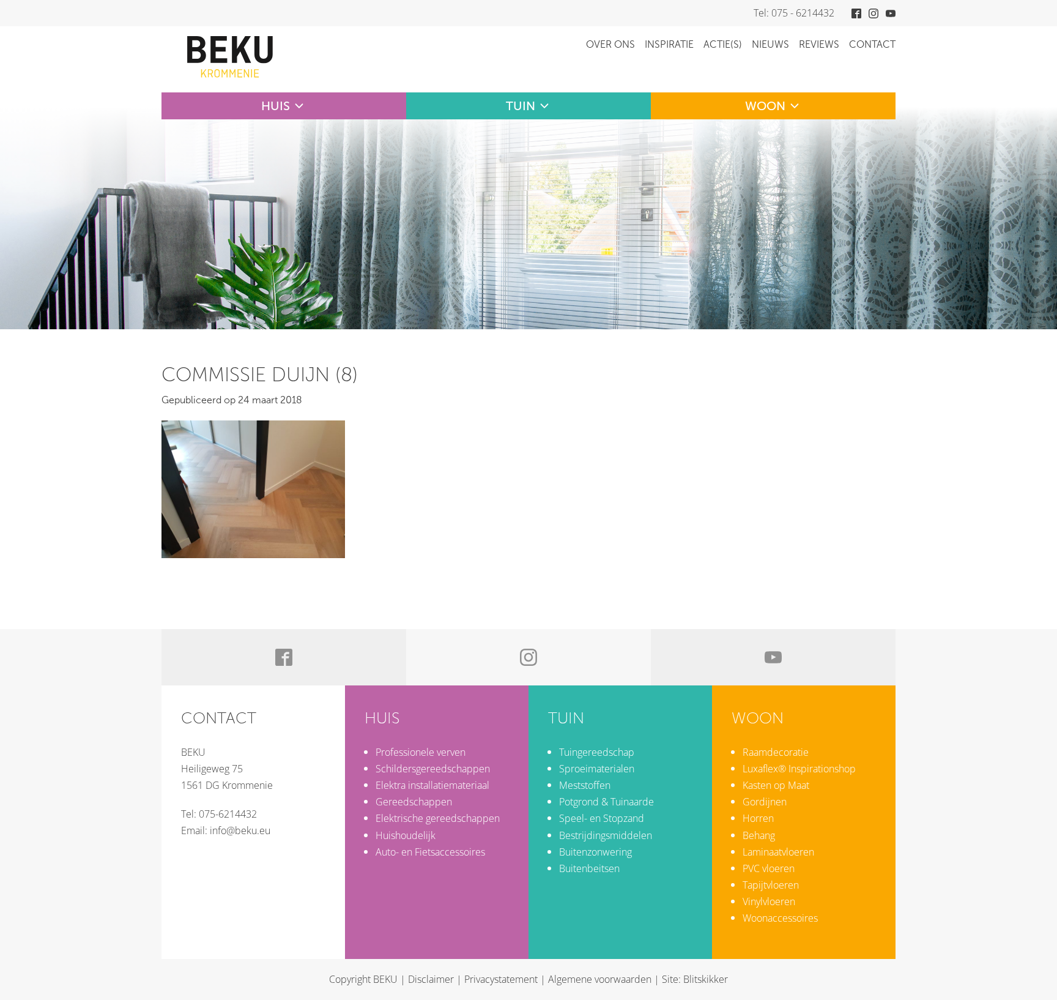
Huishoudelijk (406, 835)
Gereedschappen (414, 801)
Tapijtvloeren (771, 885)
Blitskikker (705, 979)
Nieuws (770, 44)
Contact (872, 44)
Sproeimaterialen (596, 768)
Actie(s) (722, 44)
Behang (759, 835)
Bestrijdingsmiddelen (605, 835)
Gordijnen (765, 801)
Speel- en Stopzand (601, 818)
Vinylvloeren (769, 901)
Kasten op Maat (776, 785)
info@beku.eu (240, 830)
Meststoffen (584, 785)
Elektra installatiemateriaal (432, 785)
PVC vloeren (769, 868)
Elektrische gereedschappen (438, 818)
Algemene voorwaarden (599, 979)
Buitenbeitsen (589, 868)
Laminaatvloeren (778, 852)
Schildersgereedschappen (433, 768)
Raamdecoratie (776, 752)
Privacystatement (501, 979)
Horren (758, 818)
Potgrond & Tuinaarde (606, 801)
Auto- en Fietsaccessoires (430, 852)
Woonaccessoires (780, 918)
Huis (275, 106)
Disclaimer (431, 979)
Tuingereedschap (596, 752)
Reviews (819, 44)
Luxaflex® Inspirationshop (799, 768)
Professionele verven (420, 752)
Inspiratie (669, 44)
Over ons (610, 44)
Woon (765, 106)
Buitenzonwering (595, 852)
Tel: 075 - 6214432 (794, 13)
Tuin (520, 106)
